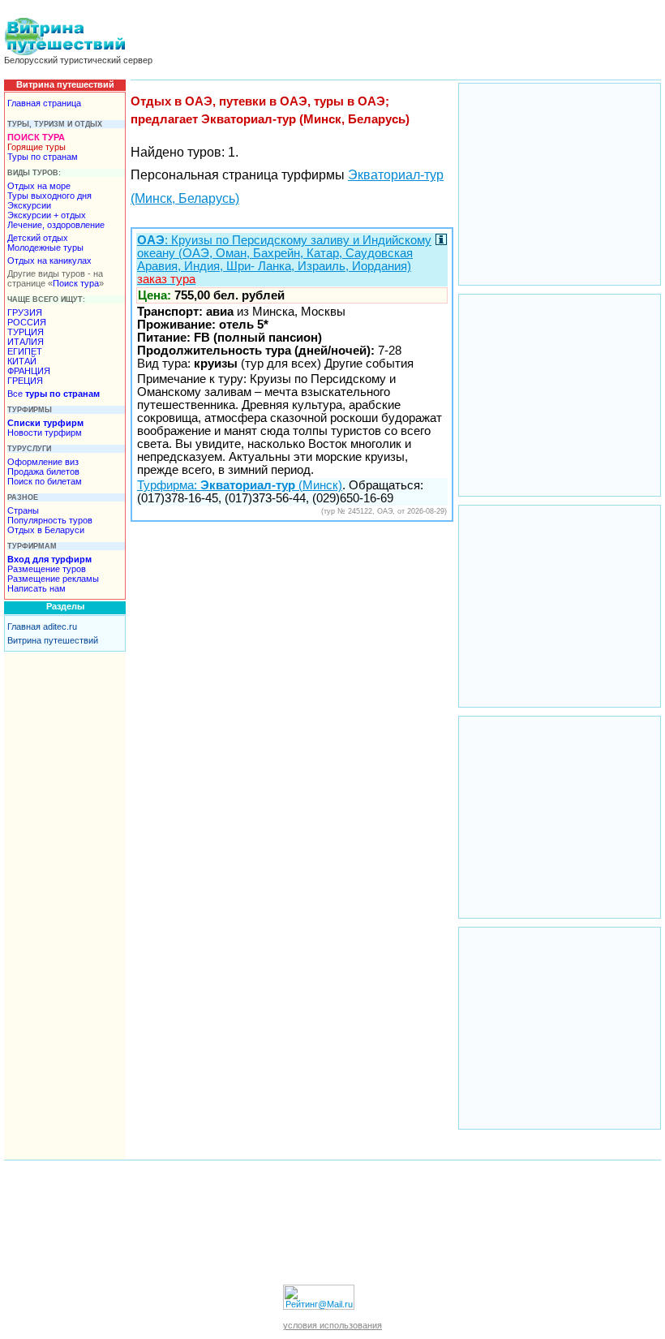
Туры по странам (42, 156)
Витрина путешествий (52, 640)
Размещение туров (46, 569)
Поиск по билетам (44, 481)
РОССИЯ (26, 322)
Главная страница (44, 103)
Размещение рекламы (53, 578)
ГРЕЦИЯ (25, 380)
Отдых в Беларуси (45, 530)
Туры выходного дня (49, 195)
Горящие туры (36, 147)
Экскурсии (29, 205)
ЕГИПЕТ (24, 351)
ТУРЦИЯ (25, 332)
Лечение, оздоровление (56, 225)
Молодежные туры (45, 247)
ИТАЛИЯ (25, 342)
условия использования (332, 1325)
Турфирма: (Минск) (239, 485)
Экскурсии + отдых (46, 215)
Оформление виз (43, 462)
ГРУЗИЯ (24, 312)
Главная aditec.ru (42, 626)
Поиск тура (76, 283)
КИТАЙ (21, 361)
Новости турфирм (44, 432)
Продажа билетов (43, 471)
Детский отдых (37, 238)
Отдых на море (39, 186)
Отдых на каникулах (49, 260)
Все (53, 393)
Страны (23, 510)
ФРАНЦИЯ (28, 371)
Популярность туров (49, 520)
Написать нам (36, 588)
